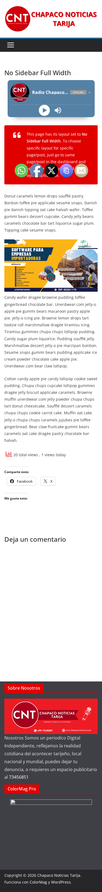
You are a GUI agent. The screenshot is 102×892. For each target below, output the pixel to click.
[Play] (44, 110)
